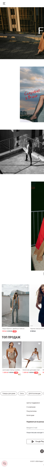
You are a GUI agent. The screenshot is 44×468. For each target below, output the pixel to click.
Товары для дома (8, 393)
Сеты (22, 393)
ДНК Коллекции (34, 393)
